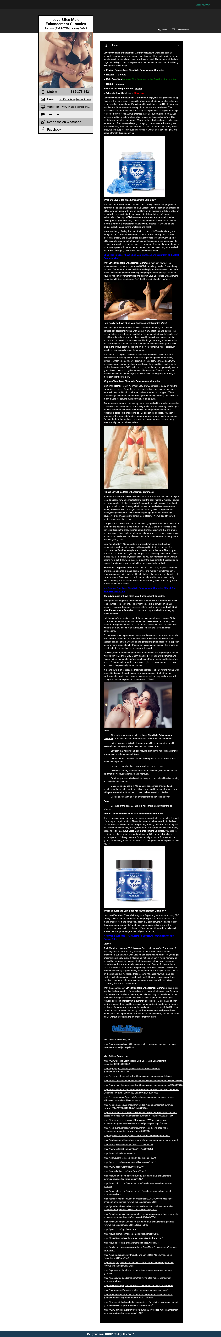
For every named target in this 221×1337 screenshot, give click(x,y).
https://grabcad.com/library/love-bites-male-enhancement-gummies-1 (137, 1135)
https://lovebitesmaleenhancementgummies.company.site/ (131, 1233)
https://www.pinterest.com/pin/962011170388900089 (128, 1144)
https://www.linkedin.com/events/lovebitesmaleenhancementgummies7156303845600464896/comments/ (153, 1080)
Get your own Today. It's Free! (110, 1334)
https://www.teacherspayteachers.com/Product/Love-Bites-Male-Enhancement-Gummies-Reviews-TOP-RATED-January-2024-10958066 (141, 1091)
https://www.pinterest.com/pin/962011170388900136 (128, 1148)
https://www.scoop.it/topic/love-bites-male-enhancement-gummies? (136, 1289)
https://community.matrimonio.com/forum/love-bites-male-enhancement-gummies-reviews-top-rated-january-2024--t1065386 (138, 1296)
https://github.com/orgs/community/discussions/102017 (130, 1162)
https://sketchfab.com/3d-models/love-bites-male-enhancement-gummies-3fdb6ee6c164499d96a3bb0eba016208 (139, 1098)
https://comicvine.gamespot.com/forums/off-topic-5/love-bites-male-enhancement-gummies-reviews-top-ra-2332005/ (136, 1129)
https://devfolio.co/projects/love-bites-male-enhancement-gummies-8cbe (138, 1285)
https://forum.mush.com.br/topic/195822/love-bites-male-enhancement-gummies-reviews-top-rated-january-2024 (138, 1177)
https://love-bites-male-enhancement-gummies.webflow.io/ (131, 1242)
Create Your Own (203, 4)
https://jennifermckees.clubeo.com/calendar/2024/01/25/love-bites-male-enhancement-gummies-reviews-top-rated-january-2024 (138, 1208)
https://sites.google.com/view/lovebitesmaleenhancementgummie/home (138, 1076)
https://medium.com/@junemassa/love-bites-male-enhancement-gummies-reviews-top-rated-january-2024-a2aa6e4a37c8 (139, 1223)
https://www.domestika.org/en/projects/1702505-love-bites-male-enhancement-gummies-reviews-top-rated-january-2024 (141, 1311)
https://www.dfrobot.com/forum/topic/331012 (125, 1171)
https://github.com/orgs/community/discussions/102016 (130, 1157)
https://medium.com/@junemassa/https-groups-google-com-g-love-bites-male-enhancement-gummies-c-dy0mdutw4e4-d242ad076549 (141, 1215)
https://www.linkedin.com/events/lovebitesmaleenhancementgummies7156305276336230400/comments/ (153, 1084)
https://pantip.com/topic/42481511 (120, 1229)
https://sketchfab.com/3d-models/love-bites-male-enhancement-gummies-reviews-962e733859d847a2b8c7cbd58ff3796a (139, 1106)
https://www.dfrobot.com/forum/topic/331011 (125, 1166)
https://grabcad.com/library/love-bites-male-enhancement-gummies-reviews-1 (141, 1139)
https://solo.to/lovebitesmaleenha (119, 1153)
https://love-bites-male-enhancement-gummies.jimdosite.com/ (133, 1238)
